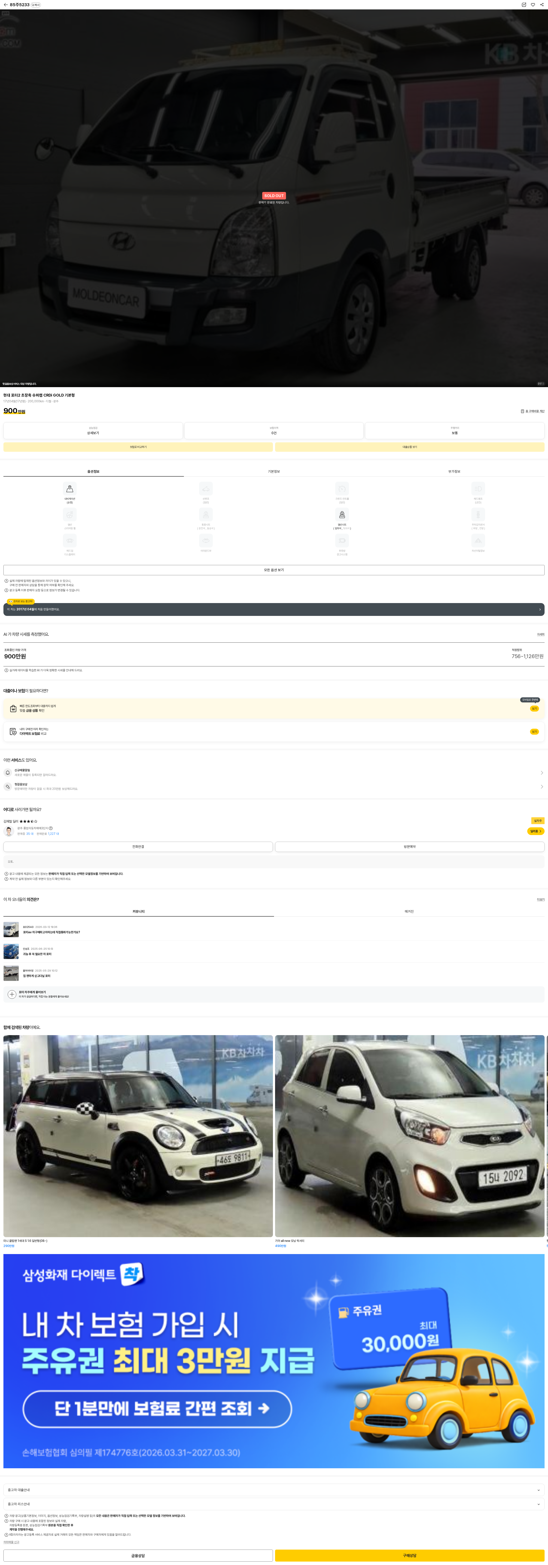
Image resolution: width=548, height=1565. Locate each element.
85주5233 (25, 4)
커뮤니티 (139, 912)
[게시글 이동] (274, 930)
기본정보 (274, 472)
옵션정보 (94, 472)
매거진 (409, 912)
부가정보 (454, 472)
